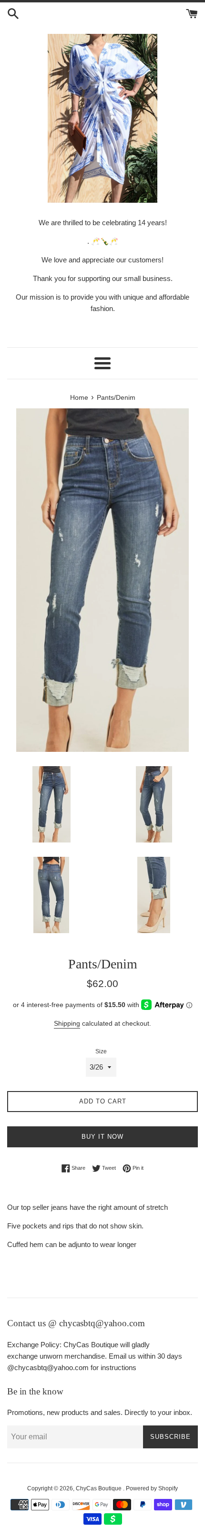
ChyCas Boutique (99, 1488)
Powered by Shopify (152, 1488)
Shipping (67, 1023)
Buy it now (102, 1136)
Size (101, 1051)
